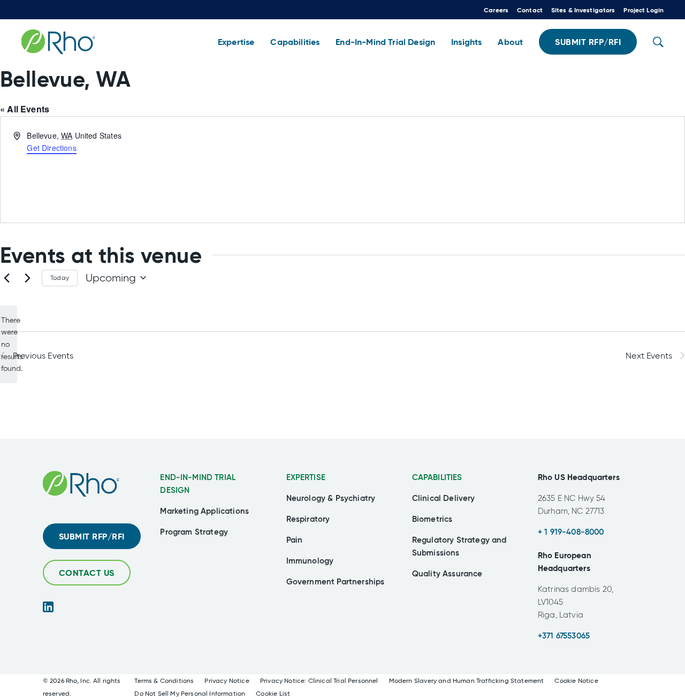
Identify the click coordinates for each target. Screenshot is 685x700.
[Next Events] (27, 277)
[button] (236, 42)
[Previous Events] (6, 277)
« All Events (24, 109)
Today (59, 277)
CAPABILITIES (437, 477)
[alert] (8, 344)
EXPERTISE (305, 477)
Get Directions (51, 147)
